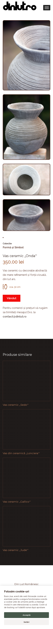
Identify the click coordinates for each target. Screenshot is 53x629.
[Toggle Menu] (47, 7)
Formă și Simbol (13, 247)
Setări (26, 622)
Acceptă (26, 615)
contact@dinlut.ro (14, 316)
